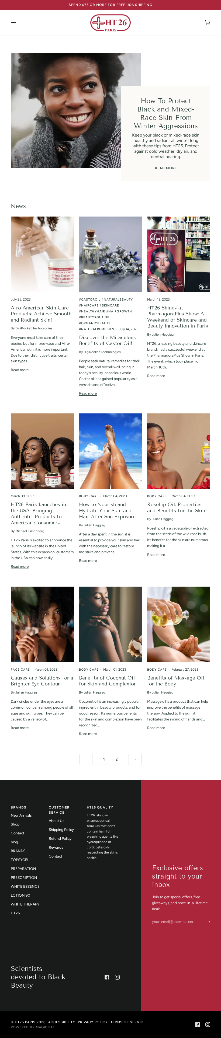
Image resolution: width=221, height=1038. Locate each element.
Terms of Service (128, 1022)
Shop (15, 824)
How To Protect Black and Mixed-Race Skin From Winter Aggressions (166, 113)
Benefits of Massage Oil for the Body (175, 681)
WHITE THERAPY (25, 904)
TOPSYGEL (20, 860)
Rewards (56, 847)
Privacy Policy (93, 1022)
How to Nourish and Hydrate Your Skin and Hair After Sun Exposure (107, 510)
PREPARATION (23, 868)
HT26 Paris (25, 1022)
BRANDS (18, 851)
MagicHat (45, 1027)
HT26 (15, 913)
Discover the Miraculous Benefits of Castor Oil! (107, 340)
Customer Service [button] (59, 810)
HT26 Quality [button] (100, 807)
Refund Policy (60, 838)
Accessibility (61, 1022)
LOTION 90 (20, 895)
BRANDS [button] (18, 807)
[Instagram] (117, 977)
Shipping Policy (61, 829)
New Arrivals (21, 815)
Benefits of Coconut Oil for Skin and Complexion (108, 681)
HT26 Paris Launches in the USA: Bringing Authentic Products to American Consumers (38, 513)
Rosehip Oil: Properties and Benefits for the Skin (176, 507)
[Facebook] (107, 977)
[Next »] (135, 759)
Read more (166, 168)
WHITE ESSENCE (25, 886)
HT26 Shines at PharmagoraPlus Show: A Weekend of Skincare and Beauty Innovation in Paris (177, 317)
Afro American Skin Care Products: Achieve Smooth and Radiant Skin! (41, 314)
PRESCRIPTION (24, 877)
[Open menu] (19, 23)
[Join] (203, 921)
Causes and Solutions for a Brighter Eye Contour (42, 681)
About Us (56, 820)
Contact (17, 833)
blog (14, 842)
